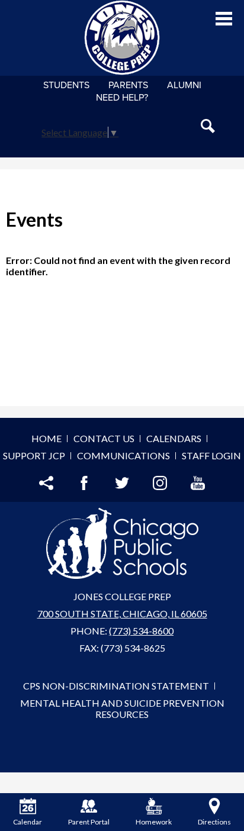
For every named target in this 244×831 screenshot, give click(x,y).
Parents (128, 85)
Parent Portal (89, 821)
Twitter (122, 483)
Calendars (173, 438)
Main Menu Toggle (224, 18)
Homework (154, 821)
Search (208, 126)
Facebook (84, 483)
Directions (214, 821)
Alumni (184, 85)
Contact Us (103, 438)
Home (46, 438)
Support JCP (34, 455)
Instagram (160, 483)
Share (46, 483)
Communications (123, 455)
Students (66, 85)
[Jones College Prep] (122, 38)
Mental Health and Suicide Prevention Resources (122, 708)
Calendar (27, 821)
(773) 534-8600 (141, 630)
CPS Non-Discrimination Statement (116, 685)
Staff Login (211, 455)
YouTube (198, 483)
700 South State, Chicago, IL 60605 (122, 613)
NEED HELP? (122, 98)
